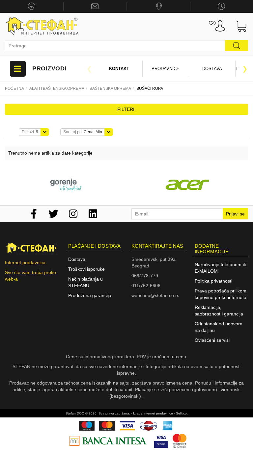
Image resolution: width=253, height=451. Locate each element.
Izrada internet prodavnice (153, 413)
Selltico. (182, 413)
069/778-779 (144, 275)
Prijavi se (235, 213)
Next (244, 68)
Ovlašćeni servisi (212, 340)
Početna (14, 88)
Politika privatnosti (213, 281)
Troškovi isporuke (86, 269)
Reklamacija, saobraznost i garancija (219, 310)
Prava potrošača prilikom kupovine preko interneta (220, 294)
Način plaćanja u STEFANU (85, 282)
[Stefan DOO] (42, 26)
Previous (89, 68)
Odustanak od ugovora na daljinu (218, 327)
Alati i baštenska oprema (56, 88)
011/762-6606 (145, 285)
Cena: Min (82, 132)
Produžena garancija (89, 295)
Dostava (212, 68)
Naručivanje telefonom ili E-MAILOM (220, 268)
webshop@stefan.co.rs (155, 295)
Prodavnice (166, 68)
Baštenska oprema (110, 88)
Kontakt (119, 68)
